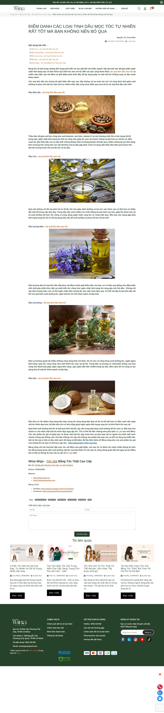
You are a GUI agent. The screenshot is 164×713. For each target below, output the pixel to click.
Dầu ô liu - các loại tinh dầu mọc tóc (44, 49)
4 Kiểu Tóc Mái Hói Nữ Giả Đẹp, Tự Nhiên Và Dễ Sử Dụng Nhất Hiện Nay (26, 568)
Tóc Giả (51, 461)
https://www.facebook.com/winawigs (58, 491)
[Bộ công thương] (63, 652)
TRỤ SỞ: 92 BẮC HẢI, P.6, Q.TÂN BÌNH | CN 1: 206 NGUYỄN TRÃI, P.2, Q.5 (82, 2)
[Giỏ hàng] (151, 8)
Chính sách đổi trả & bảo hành (59, 624)
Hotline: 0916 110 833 (92, 624)
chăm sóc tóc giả (41, 499)
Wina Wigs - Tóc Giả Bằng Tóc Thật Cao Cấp (48, 63)
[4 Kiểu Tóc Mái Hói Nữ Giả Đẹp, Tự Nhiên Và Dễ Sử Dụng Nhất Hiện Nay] (26, 553)
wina (89, 499)
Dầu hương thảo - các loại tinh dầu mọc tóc (47, 52)
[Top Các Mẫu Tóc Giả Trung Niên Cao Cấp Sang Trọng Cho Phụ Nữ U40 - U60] (63, 553)
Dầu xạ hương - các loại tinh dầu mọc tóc (46, 56)
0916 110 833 (30, 642)
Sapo (19, 653)
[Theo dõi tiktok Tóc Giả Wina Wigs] (149, 639)
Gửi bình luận (82, 534)
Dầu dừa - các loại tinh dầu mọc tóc (44, 59)
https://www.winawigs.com (44, 480)
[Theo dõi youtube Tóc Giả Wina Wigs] (142, 639)
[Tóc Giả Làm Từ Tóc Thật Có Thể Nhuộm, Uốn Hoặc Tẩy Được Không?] (100, 553)
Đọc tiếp (17, 595)
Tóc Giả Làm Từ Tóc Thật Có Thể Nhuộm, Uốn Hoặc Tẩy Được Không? (99, 568)
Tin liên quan (82, 540)
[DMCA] (63, 659)
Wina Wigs (33, 650)
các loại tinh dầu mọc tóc (121, 72)
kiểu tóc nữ (52, 499)
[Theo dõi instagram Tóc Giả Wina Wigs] (135, 639)
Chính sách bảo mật (55, 628)
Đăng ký (148, 632)
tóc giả (118, 431)
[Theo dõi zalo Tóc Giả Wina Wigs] (129, 639)
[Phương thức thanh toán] (100, 653)
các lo (45, 92)
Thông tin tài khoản (55, 636)
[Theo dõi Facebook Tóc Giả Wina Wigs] (123, 639)
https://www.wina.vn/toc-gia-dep (82, 443)
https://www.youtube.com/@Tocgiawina (57, 489)
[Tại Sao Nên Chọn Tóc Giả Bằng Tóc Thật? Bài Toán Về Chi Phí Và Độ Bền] (137, 553)
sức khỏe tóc (72, 499)
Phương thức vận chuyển (94, 636)
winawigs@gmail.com (28, 646)
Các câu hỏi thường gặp (94, 628)
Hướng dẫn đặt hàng (92, 639)
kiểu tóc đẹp (61, 499)
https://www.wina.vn (41, 478)
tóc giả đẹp (82, 499)
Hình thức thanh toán (56, 632)
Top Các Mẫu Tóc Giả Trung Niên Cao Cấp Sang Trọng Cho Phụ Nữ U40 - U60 (63, 568)
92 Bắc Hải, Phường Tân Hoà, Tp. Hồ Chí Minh (54, 465)
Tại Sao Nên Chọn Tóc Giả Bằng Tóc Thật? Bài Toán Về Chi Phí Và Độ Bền (135, 568)
